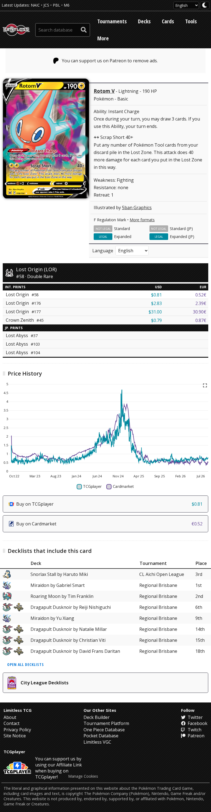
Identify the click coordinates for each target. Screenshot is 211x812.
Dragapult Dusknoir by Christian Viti (68, 640)
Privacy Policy (17, 730)
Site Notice (15, 736)
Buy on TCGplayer (109, 504)
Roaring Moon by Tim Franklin (61, 596)
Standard (122, 228)
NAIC (35, 5)
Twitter (195, 717)
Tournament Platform (106, 723)
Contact (12, 723)
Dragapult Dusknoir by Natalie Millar (68, 629)
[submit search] (84, 30)
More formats (142, 219)
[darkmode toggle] (204, 5)
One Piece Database (104, 730)
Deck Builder (97, 717)
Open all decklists (25, 664)
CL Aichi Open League (161, 574)
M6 (67, 5)
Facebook (197, 723)
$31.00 (155, 312)
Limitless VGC (97, 742)
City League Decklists (44, 683)
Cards (168, 21)
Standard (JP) (181, 228)
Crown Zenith (24, 320)
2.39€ (200, 303)
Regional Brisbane (158, 585)
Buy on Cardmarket (109, 524)
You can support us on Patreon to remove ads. (110, 61)
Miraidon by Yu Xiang (52, 618)
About (10, 717)
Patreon (195, 736)
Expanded (122, 236)
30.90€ (199, 312)
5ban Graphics (137, 208)
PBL (56, 5)
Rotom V (104, 91)
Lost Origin (23, 303)
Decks (144, 21)
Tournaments (112, 21)
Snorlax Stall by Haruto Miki (59, 574)
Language (102, 251)
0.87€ (200, 320)
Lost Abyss (22, 335)
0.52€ (200, 295)
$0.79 (156, 320)
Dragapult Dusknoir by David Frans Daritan (75, 651)
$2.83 (156, 303)
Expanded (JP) (182, 236)
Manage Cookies (83, 776)
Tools (191, 21)
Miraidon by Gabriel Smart (57, 585)
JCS (46, 5)
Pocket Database (101, 736)
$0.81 (156, 295)
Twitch (194, 730)
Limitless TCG (18, 710)
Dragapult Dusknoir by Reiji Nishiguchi (70, 607)
